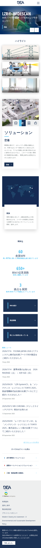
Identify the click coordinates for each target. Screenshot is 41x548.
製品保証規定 (6, 509)
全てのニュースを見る (31, 442)
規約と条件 (6, 505)
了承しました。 (9, 543)
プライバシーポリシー (9, 513)
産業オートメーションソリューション (20, 465)
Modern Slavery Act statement (13, 517)
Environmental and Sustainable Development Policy (18, 522)
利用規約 (5, 502)
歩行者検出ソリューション (16, 458)
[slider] (20, 20)
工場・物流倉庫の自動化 (15, 473)
